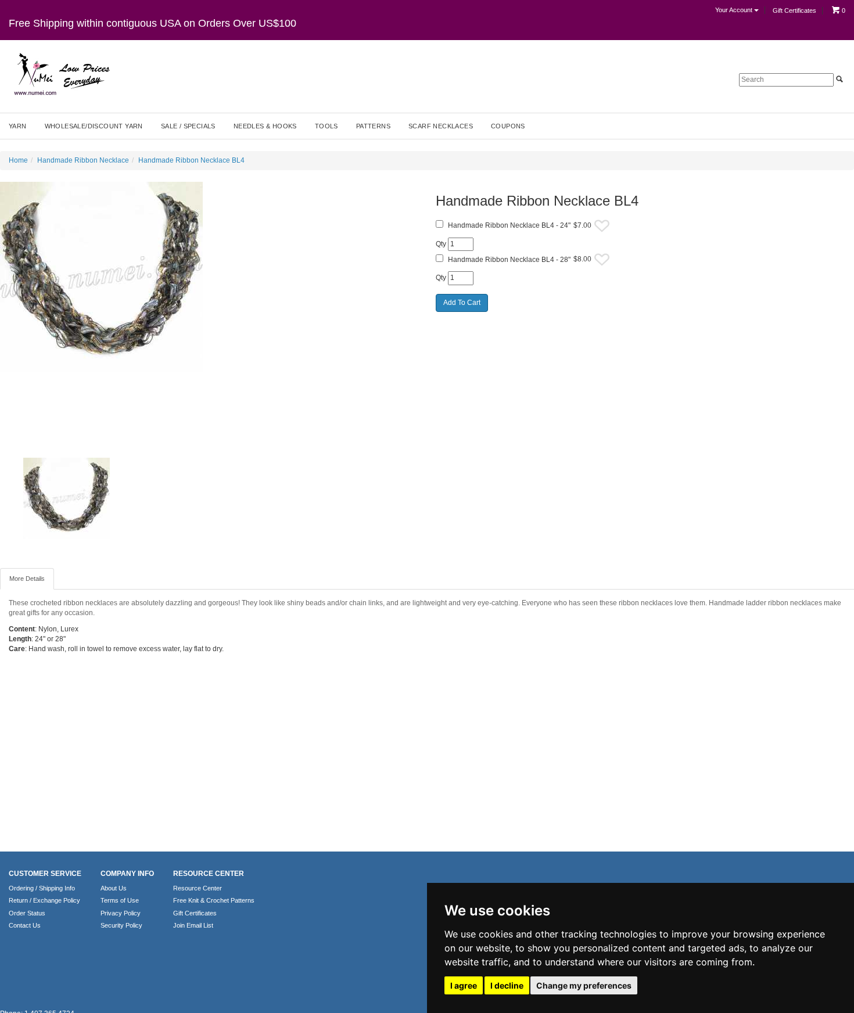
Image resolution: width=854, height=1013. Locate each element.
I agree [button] (463, 985)
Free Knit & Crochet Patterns (213, 900)
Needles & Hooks (265, 126)
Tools (326, 126)
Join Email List (193, 925)
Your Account (734, 9)
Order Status (27, 913)
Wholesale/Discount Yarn (94, 126)
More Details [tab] (27, 578)
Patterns (373, 126)
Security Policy (121, 925)
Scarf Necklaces (440, 126)
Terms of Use (120, 900)
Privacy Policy (121, 913)
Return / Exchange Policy (44, 900)
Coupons (508, 126)
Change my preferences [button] (583, 985)
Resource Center (197, 888)
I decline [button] (506, 985)
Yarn (18, 126)
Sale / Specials (188, 126)
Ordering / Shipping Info (42, 888)
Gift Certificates (794, 10)
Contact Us (25, 925)
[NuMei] (61, 74)
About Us (114, 888)
